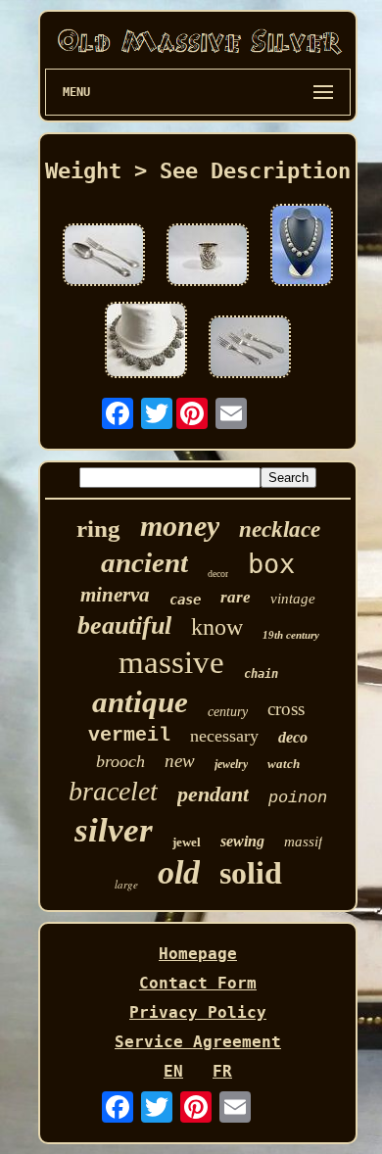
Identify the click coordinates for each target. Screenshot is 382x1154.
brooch (120, 761)
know (217, 627)
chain (261, 674)
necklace (279, 529)
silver (113, 830)
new (180, 760)
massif (303, 841)
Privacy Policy (197, 1012)
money (179, 525)
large (126, 884)
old (179, 872)
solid (250, 872)
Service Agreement (198, 1042)
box (271, 564)
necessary (224, 735)
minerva (115, 594)
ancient (144, 562)
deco (293, 737)
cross (286, 708)
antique (140, 702)
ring (98, 528)
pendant (213, 794)
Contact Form (198, 983)
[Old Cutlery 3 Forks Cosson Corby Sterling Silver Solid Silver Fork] (250, 349)
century (228, 711)
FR (222, 1071)
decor (218, 573)
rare (235, 597)
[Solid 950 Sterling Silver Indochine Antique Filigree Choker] (146, 342)
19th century (291, 635)
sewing (242, 841)
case (185, 599)
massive (171, 662)
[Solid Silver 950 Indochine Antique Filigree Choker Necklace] (301, 247)
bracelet (113, 791)
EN (173, 1071)
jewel (186, 842)
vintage (292, 598)
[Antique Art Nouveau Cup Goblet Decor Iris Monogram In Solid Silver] (208, 256)
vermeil (129, 735)
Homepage (198, 953)
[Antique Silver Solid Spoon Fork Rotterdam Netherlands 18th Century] (104, 256)
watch (283, 763)
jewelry (231, 764)
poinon (297, 798)
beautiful (124, 625)
